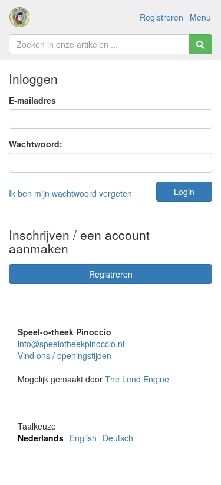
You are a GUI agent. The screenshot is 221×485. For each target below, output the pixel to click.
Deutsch (118, 438)
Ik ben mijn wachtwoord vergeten (70, 193)
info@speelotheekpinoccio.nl (71, 343)
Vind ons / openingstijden (64, 355)
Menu (200, 17)
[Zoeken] (200, 44)
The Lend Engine (137, 379)
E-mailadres (32, 100)
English (83, 438)
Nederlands (41, 438)
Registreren (161, 17)
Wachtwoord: (35, 144)
